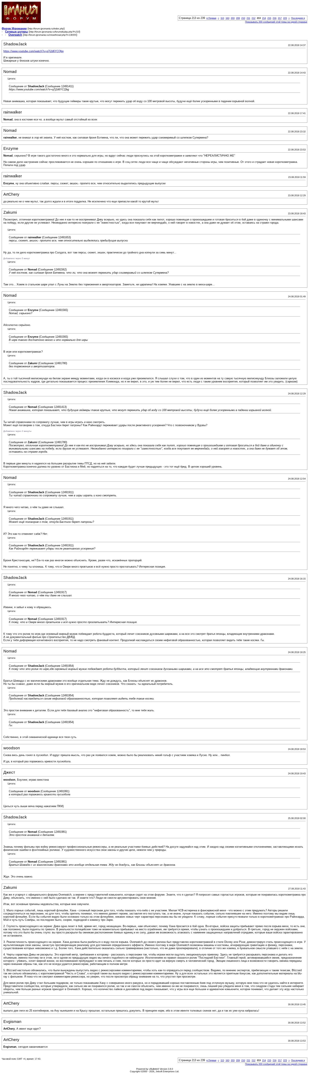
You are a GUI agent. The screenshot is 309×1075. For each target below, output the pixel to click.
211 (248, 18)
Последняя (298, 18)
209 (238, 18)
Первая (211, 18)
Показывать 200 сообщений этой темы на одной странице (276, 22)
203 (233, 18)
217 (280, 18)
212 (253, 18)
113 (222, 18)
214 (264, 18)
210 (243, 18)
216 (274, 18)
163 (227, 18)
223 (285, 18)
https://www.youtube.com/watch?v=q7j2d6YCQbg (33, 51)
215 (269, 18)
